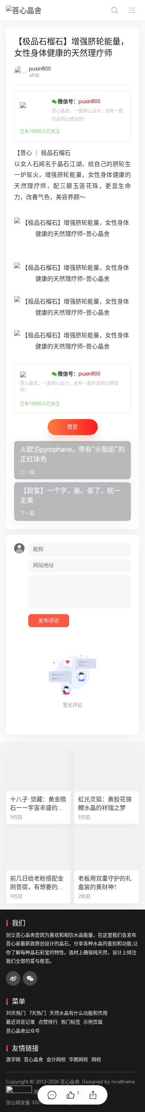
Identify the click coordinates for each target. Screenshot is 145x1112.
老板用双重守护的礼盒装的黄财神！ (105, 883)
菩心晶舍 (33, 1059)
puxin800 (40, 69)
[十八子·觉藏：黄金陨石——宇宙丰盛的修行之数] (38, 769)
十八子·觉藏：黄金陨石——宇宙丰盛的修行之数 (38, 804)
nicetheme (123, 1082)
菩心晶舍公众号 (23, 1031)
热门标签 (70, 1022)
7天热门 (37, 1013)
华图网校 (78, 1059)
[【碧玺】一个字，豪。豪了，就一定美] (72, 501)
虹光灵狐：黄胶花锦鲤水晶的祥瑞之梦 (105, 803)
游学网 (13, 1059)
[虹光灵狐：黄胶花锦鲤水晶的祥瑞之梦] (106, 769)
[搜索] (114, 10)
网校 (96, 1059)
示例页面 (93, 1022)
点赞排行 (48, 1022)
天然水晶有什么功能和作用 (78, 1013)
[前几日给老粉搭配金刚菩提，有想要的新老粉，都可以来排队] (38, 849)
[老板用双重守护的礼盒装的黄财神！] (106, 849)
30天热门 (16, 1013)
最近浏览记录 (20, 1022)
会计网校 (56, 1059)
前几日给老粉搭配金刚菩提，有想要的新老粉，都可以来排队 (37, 883)
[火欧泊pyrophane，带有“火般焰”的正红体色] (72, 460)
